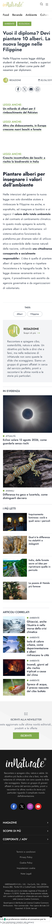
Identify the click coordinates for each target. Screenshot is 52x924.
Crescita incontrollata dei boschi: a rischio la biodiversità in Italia (24, 160)
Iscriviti (26, 736)
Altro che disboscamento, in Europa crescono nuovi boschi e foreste (24, 127)
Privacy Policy (26, 857)
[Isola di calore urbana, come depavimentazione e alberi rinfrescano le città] (14, 644)
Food (6, 15)
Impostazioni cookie (26, 868)
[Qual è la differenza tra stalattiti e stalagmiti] (15, 545)
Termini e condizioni (26, 851)
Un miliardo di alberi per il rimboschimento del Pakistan (20, 110)
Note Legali (26, 873)
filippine (34, 314)
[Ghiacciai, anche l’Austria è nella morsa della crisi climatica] (14, 624)
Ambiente (31, 15)
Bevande (17, 15)
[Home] (13, 4)
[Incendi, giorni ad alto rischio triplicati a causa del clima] (14, 667)
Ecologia (24, 23)
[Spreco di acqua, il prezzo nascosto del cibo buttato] (14, 687)
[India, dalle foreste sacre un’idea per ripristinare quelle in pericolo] (15, 568)
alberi (20, 314)
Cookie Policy (26, 862)
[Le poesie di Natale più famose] (15, 591)
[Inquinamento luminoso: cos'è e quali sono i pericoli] (15, 522)
